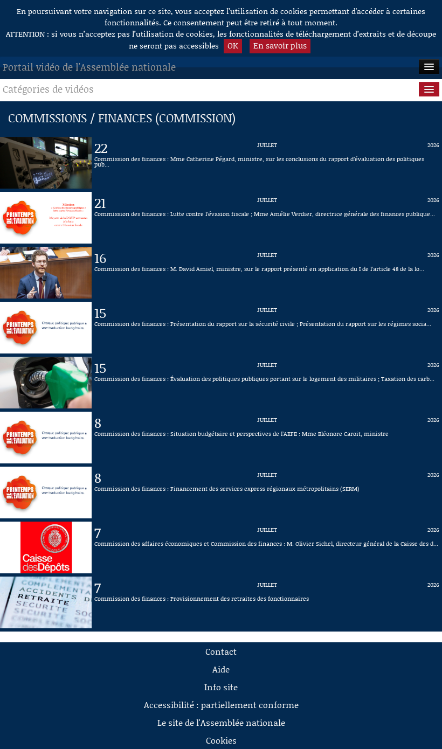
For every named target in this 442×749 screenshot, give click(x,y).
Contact (221, 651)
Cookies (221, 740)
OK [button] (232, 45)
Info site (221, 687)
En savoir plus (280, 45)
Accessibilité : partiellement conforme (221, 704)
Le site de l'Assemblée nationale (221, 722)
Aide (221, 669)
